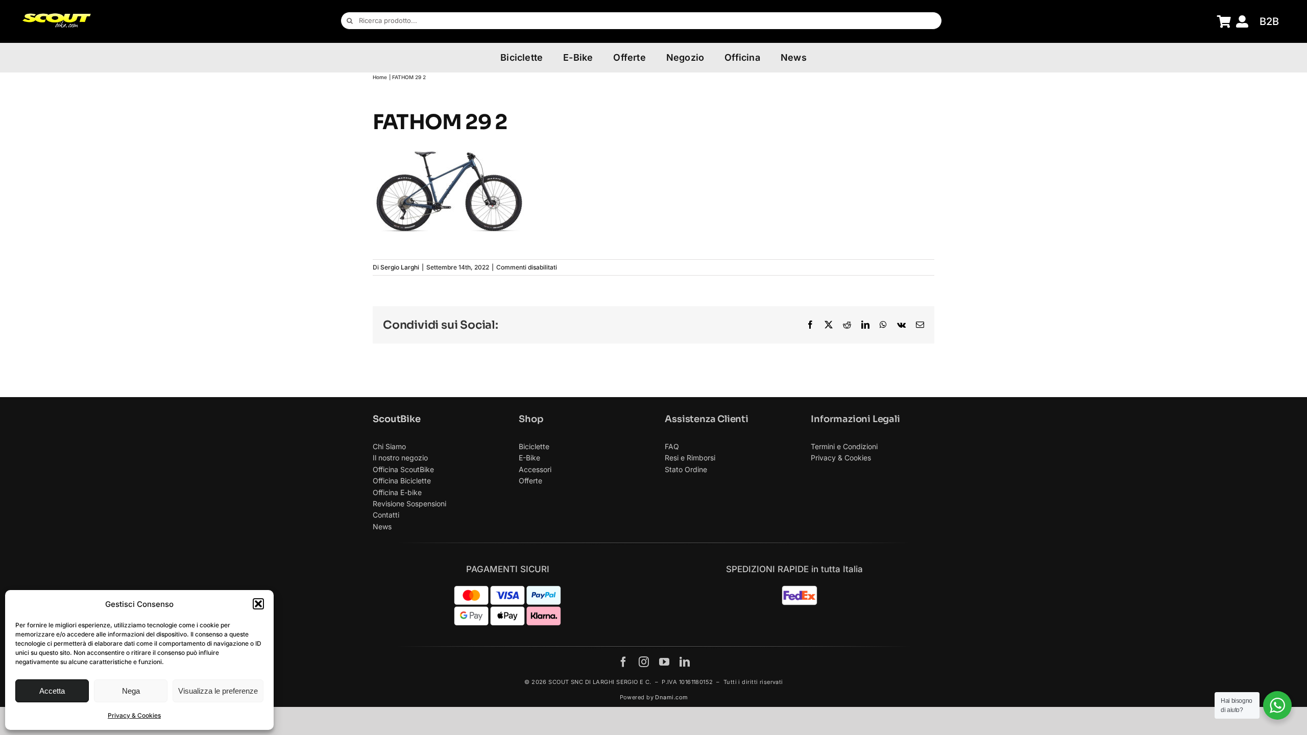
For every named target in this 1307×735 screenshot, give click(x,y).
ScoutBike (396, 419)
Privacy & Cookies (134, 715)
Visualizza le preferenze (218, 691)
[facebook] (623, 662)
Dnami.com (671, 697)
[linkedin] (685, 662)
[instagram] (644, 662)
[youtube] (664, 662)
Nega (131, 691)
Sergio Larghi (399, 267)
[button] (258, 604)
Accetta (52, 691)
